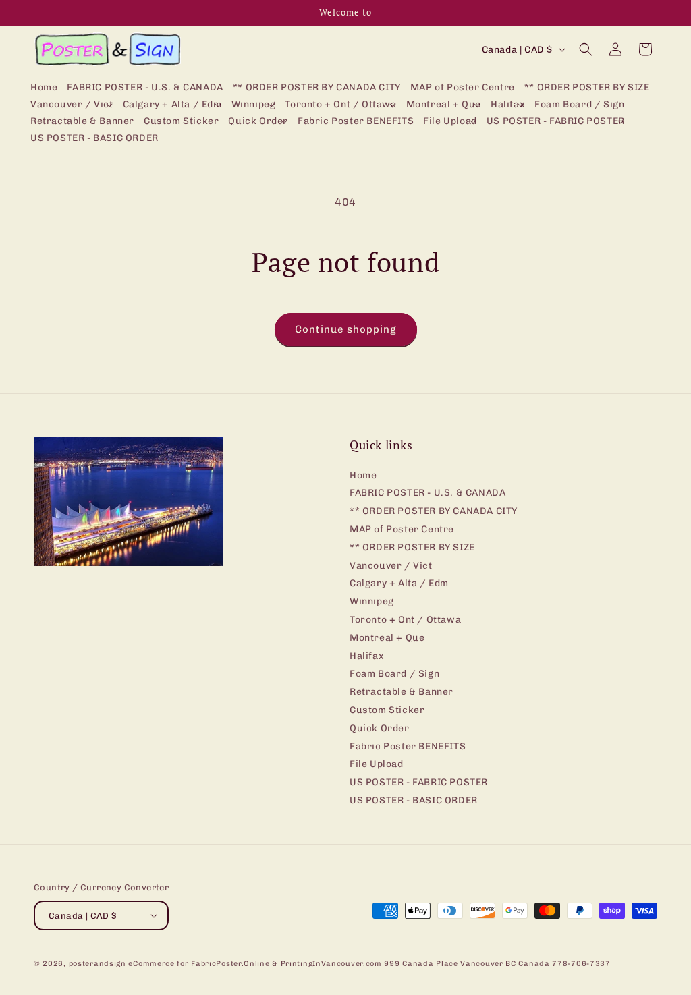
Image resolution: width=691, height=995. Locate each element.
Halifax (367, 656)
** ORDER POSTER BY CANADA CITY (434, 511)
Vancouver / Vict (391, 565)
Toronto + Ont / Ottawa (405, 619)
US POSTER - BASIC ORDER (414, 800)
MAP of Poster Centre (402, 529)
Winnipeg (372, 601)
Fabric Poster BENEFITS (408, 746)
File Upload (377, 764)
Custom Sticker (387, 710)
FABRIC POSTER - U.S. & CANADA (427, 493)
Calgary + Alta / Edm (399, 583)
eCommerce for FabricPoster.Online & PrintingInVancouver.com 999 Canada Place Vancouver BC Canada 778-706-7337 (369, 963)
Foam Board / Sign (394, 673)
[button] (72, 104)
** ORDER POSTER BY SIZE (412, 547)
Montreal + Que (387, 638)
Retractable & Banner (401, 692)
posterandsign (97, 963)
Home (363, 475)
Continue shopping (346, 329)
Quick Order (380, 728)
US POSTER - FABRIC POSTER (419, 782)
